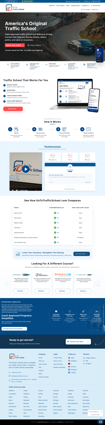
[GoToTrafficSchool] (15, 7)
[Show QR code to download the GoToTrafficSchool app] (100, 54)
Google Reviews (53, 159)
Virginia (55, 413)
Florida (40, 394)
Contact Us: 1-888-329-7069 (92, 1)
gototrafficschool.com (43, 422)
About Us (52, 5)
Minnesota (71, 400)
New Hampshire (73, 403)
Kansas (55, 397)
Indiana (25, 397)
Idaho (84, 394)
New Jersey (86, 403)
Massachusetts (43, 400)
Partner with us (75, 5)
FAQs (68, 5)
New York (26, 406)
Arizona (40, 390)
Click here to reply (95, 414)
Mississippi (86, 400)
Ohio (69, 406)
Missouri (11, 403)
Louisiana (86, 397)
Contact (41, 370)
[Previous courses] (7, 283)
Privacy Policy (57, 357)
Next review (87, 182)
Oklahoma (86, 406)
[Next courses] (98, 283)
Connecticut (12, 394)
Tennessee (86, 410)
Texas (10, 413)
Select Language (86, 9)
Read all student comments (69, 189)
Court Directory (58, 364)
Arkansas (56, 390)
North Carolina (42, 406)
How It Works (60, 5)
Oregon (11, 410)
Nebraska (41, 403)
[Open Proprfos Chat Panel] (100, 421)
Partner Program (44, 377)
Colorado (85, 390)
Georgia (55, 394)
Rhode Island (42, 410)
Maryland (26, 400)
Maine (10, 400)
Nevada (55, 403)
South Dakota (72, 410)
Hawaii (70, 394)
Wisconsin (26, 416)
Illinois (11, 397)
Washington (71, 413)
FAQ (40, 367)
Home (40, 357)
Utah (24, 413)
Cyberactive (61, 422)
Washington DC (87, 413)
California (71, 390)
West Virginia (13, 416)
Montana (26, 403)
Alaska (25, 390)
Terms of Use (57, 361)
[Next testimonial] (73, 186)
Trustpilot (88, 159)
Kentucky (70, 397)
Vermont (40, 413)
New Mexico (12, 406)
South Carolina (57, 410)
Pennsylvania (27, 410)
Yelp (71, 159)
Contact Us (85, 5)
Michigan (56, 400)
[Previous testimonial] (67, 186)
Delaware (26, 394)
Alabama (11, 390)
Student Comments (59, 367)
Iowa (39, 397)
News (40, 374)
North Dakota (57, 406)
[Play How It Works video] (26, 171)
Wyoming (41, 416)
